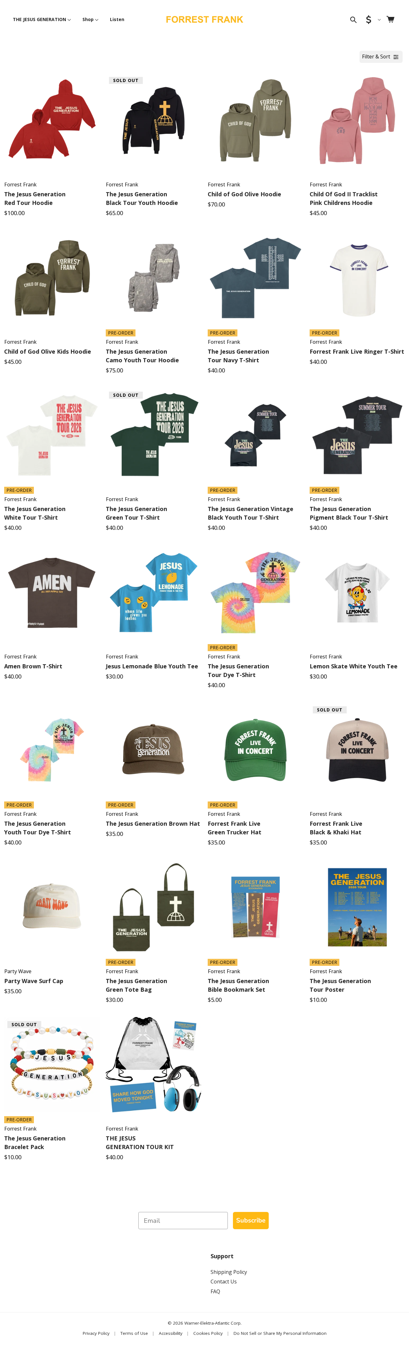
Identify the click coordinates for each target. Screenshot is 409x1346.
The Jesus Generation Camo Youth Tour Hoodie (142, 356)
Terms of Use (134, 1333)
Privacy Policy (96, 1333)
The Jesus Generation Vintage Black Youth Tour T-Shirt (250, 513)
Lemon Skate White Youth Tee (353, 666)
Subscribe (251, 1220)
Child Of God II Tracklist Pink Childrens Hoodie (344, 198)
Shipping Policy (229, 1271)
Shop (88, 19)
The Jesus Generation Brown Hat (153, 823)
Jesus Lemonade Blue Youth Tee (152, 666)
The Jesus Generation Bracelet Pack (35, 1142)
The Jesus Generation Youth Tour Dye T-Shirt (37, 828)
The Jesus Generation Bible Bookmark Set (238, 985)
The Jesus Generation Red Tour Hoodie (35, 198)
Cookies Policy (208, 1333)
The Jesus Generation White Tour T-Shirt (35, 513)
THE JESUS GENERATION (39, 19)
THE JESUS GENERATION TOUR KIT (140, 1142)
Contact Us (224, 1281)
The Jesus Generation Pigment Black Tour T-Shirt (349, 513)
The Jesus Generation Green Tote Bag (136, 985)
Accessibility (170, 1333)
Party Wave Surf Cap (33, 981)
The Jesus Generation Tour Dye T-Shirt (238, 670)
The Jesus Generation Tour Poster (340, 985)
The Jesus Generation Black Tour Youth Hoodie (142, 198)
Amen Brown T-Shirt (33, 666)
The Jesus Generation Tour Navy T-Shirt (238, 356)
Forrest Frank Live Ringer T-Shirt (357, 351)
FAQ (215, 1291)
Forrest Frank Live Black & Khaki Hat (336, 828)
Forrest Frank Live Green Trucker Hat (234, 828)
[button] (41, 19)
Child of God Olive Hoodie (244, 194)
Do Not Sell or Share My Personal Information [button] (280, 1333)
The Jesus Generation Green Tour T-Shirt (136, 513)
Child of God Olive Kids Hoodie (47, 351)
